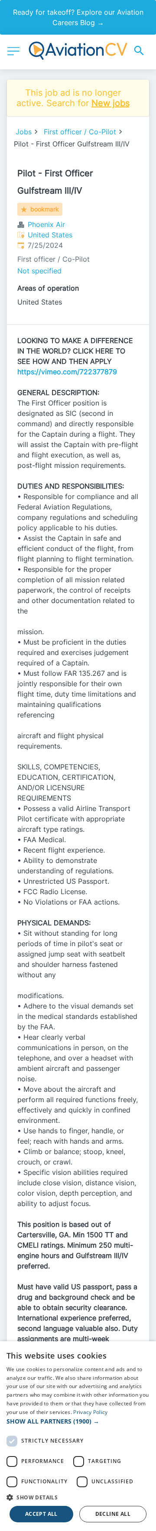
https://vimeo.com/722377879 (67, 371)
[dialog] (78, 1436)
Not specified (39, 270)
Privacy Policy (90, 1412)
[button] (78, 1421)
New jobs (110, 103)
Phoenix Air (46, 224)
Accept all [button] (41, 1514)
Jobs (24, 131)
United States (50, 234)
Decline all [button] (112, 1514)
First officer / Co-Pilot (80, 131)
